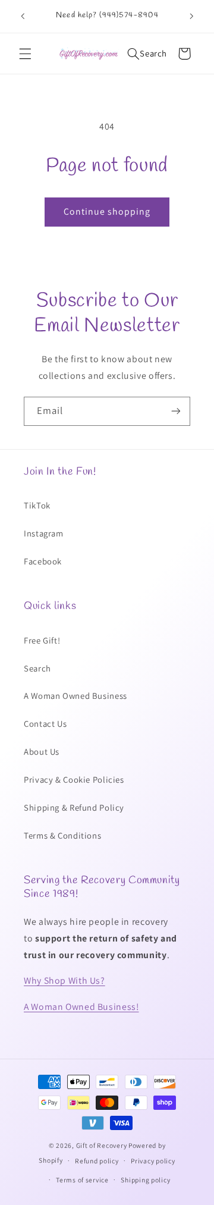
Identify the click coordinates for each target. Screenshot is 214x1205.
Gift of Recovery (101, 1145)
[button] (25, 53)
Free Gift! (42, 640)
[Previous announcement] (23, 16)
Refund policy (97, 1160)
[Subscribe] (176, 411)
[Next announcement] (191, 16)
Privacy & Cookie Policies (74, 779)
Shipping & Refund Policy (74, 807)
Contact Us (45, 723)
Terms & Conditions (62, 835)
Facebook (43, 561)
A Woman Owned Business (75, 695)
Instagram (44, 533)
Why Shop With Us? (64, 980)
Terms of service (82, 1179)
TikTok (37, 505)
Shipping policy (145, 1179)
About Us (41, 751)
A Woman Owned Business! (81, 1006)
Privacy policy (153, 1160)
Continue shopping (107, 211)
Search (37, 668)
